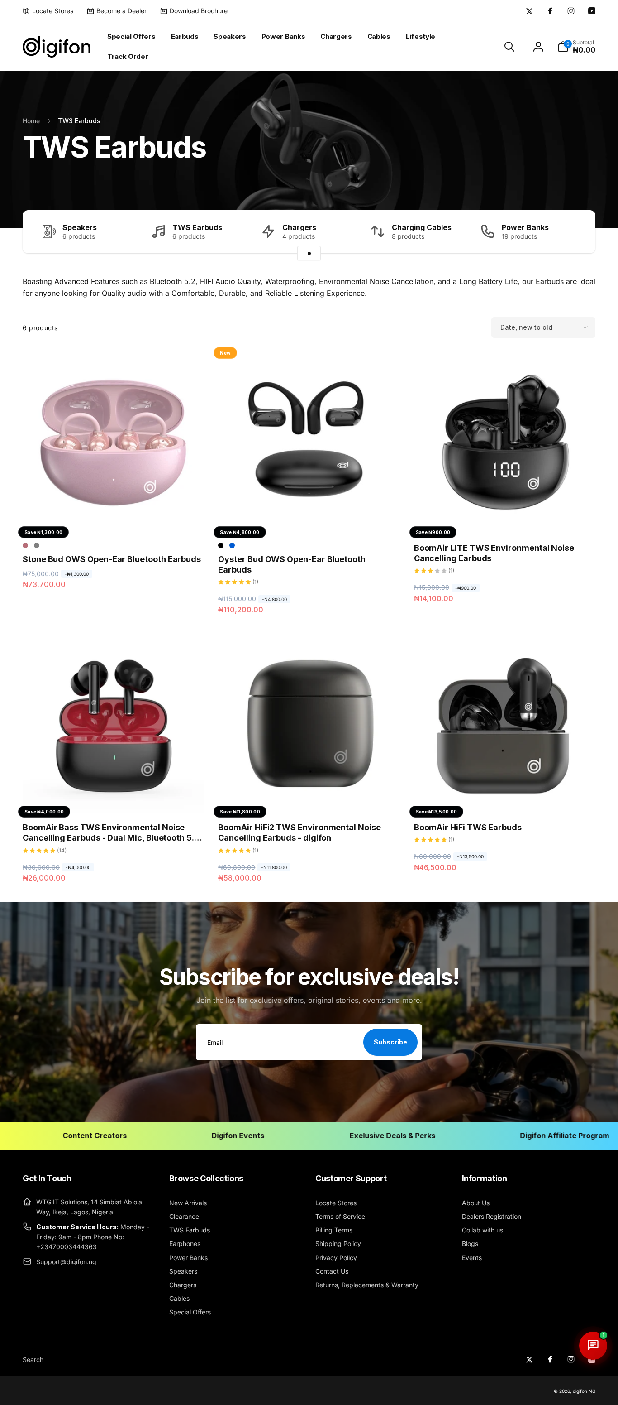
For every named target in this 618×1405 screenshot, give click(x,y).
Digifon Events (202, 1135)
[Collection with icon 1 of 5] (309, 253)
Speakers (79, 227)
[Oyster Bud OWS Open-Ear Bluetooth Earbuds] (309, 517)
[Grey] (36, 545)
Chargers (299, 227)
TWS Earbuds (197, 227)
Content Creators (58, 1135)
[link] (48, 11)
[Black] (220, 545)
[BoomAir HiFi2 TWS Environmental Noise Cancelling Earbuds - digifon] (309, 796)
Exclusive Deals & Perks (356, 1135)
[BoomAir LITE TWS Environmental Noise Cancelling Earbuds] (505, 517)
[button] (509, 47)
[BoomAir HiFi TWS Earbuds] (505, 796)
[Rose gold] (25, 545)
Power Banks (525, 227)
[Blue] (232, 545)
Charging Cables (422, 227)
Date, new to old (526, 327)
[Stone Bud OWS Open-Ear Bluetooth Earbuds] (114, 517)
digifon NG (584, 1391)
